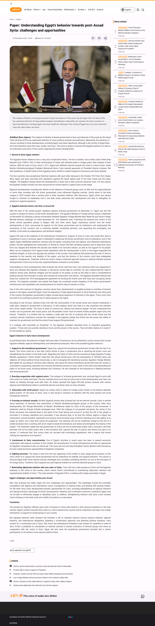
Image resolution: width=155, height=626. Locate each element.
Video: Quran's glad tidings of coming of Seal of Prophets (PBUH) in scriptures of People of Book (130, 90)
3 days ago (121, 52)
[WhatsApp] (142, 596)
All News (28, 9)
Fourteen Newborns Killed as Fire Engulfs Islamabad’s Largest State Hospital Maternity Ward (130, 105)
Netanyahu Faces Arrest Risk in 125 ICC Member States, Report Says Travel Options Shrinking (131, 61)
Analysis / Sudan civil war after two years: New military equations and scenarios (43, 574)
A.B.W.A (91, 9)
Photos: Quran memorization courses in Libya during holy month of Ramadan (42, 566)
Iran (44, 9)
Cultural (100, 9)
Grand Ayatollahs (55, 9)
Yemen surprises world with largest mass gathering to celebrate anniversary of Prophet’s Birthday (131, 164)
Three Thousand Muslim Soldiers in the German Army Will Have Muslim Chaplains (131, 30)
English (127, 10)
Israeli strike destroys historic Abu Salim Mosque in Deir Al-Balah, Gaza (131, 149)
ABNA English (16, 9)
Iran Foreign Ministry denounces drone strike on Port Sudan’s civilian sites (40, 578)
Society (81, 9)
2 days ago (121, 36)
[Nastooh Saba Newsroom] (71, 617)
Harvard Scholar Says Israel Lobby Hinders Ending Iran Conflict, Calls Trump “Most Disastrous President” (131, 45)
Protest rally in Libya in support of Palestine (29, 570)
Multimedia (69, 9)
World (36, 9)
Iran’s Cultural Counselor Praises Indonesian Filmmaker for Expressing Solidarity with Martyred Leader (131, 135)
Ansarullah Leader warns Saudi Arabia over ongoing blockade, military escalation (130, 120)
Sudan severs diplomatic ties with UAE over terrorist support (35, 585)
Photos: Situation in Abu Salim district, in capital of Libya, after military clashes (42, 581)
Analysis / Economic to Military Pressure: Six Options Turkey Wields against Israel (131, 75)
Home (12, 19)
